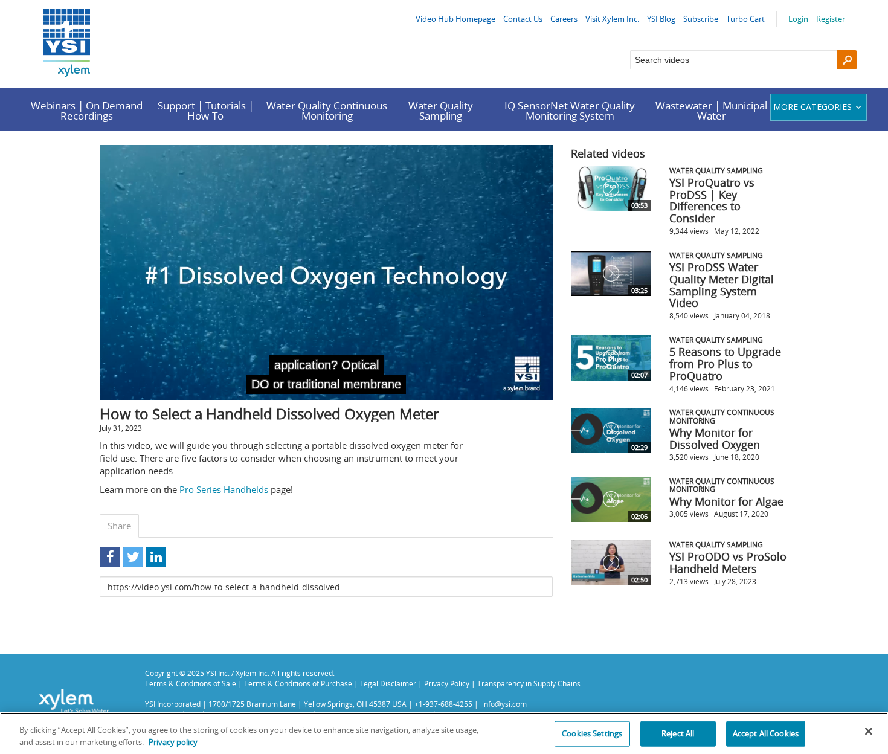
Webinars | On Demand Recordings (87, 110)
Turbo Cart (745, 18)
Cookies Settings (592, 733)
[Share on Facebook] (110, 557)
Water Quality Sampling (440, 110)
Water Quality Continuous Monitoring (326, 110)
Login (798, 18)
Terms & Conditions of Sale (190, 683)
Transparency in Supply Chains (529, 683)
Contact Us (522, 18)
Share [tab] (119, 526)
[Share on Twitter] (133, 557)
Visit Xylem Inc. (612, 18)
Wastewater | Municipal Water (711, 110)
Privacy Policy (446, 683)
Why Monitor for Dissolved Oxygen (714, 438)
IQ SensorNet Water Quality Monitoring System (569, 110)
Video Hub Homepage (455, 18)
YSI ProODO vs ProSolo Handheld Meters (728, 562)
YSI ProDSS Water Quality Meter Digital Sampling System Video (721, 285)
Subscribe (700, 18)
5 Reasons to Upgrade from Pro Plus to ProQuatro (725, 363)
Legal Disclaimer (388, 683)
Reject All (677, 733)
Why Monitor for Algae (726, 501)
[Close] (868, 731)
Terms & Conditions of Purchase (298, 683)
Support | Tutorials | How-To (206, 110)
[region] (444, 733)
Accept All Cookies (766, 733)
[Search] (847, 59)
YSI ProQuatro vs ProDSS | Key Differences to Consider (711, 200)
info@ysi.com (504, 704)
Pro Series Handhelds (223, 489)
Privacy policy (173, 741)
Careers (564, 18)
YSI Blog (661, 18)
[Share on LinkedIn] (156, 557)
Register (830, 18)
